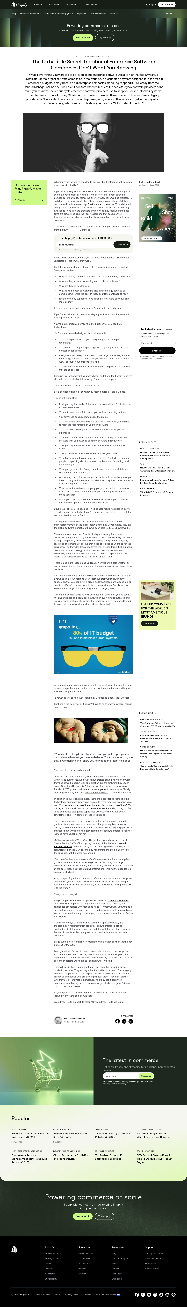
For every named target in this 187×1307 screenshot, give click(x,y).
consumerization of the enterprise (82, 805)
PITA (74, 814)
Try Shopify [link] (122, 244)
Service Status (152, 1268)
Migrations (81, 13)
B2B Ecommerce (98, 13)
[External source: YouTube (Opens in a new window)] (149, 1295)
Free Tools (117, 1273)
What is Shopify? (53, 1253)
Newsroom (50, 1273)
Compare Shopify (120, 1258)
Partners (82, 1268)
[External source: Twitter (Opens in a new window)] (124, 1021)
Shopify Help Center (154, 1253)
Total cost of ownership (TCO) (59, 13)
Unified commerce (148, 747)
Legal (57, 1294)
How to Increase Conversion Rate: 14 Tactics (70, 1135)
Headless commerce (20, 1129)
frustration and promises (101, 204)
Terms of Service (42, 1294)
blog (78, 56)
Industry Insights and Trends (97, 56)
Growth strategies (62, 1129)
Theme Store (84, 1258)
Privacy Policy (71, 1294)
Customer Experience (104, 1151)
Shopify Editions (52, 1258)
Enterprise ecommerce (30, 13)
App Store (83, 1263)
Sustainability (51, 1279)
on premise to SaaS (96, 808)
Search (169, 13)
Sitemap (87, 1294)
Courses (115, 1268)
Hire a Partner (151, 1263)
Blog (13, 13)
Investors (49, 1268)
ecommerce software (96, 792)
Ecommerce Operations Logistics (152, 1129)
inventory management (95, 789)
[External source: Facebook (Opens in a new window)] (117, 1021)
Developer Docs (85, 1253)
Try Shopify (150, 4)
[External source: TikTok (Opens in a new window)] (161, 1295)
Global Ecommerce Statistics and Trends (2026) (70, 1157)
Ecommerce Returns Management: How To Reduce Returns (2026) (29, 1159)
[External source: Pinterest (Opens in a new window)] (173, 1295)
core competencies (118, 900)
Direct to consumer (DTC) (151, 719)
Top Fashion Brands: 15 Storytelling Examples (108, 1157)
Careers (48, 1263)
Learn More (149, 623)
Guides (115, 1263)
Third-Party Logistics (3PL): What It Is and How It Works (153, 1135)
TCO (142, 464)
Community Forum (153, 1258)
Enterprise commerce (149, 449)
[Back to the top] (14, 1249)
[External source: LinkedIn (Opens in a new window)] (130, 1021)
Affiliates (82, 1273)
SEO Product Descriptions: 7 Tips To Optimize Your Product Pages (154, 1159)
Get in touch (167, 4)
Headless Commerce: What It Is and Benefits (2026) (30, 1135)
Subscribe (157, 350)
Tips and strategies (148, 732)
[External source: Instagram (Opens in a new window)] (155, 1295)
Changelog (117, 1279)
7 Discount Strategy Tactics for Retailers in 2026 (114, 1135)
